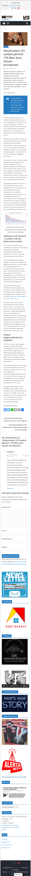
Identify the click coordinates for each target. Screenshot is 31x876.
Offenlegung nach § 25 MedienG (11, 827)
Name (4, 531)
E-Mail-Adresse (7, 539)
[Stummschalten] (24, 686)
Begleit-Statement (9, 307)
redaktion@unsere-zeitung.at (10, 825)
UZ (15, 68)
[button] (15, 677)
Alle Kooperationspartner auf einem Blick (14, 777)
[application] (15, 677)
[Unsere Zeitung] (15, 16)
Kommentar (6, 507)
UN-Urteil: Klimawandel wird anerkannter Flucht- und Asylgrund (15, 419)
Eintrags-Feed (5, 842)
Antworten (10, 488)
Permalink (26, 456)
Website (4, 547)
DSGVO (4, 829)
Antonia (10, 452)
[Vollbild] (27, 686)
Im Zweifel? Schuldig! (14, 5)
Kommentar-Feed (7, 845)
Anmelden (4, 839)
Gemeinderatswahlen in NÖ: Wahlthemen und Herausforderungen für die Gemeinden (14, 427)
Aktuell (6, 46)
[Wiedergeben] (4, 686)
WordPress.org (6, 847)
